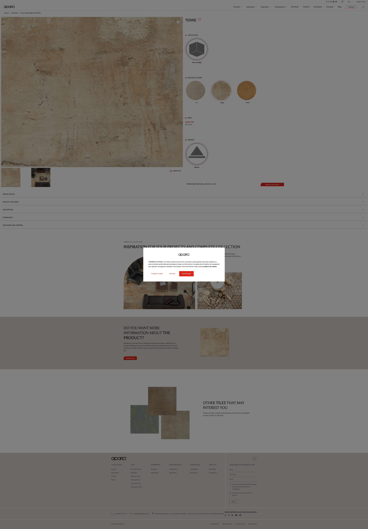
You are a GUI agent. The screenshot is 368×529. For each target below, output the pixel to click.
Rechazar (172, 274)
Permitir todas (186, 274)
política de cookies (210, 266)
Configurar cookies (157, 274)
